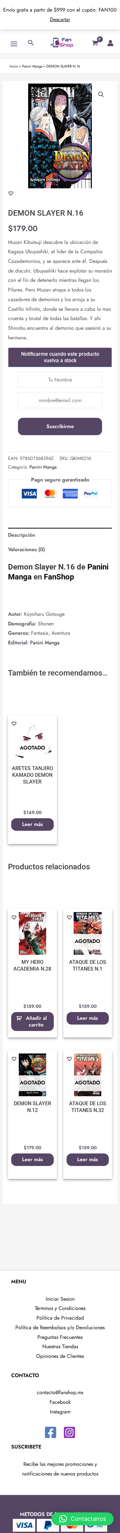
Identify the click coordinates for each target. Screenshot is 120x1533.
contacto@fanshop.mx (60, 1392)
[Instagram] (69, 1432)
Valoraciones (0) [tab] (26, 549)
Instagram (60, 1411)
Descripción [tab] (21, 535)
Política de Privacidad (60, 1318)
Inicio (14, 66)
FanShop (59, 576)
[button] (101, 94)
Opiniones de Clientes (60, 1356)
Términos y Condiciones (60, 1308)
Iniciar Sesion (60, 1299)
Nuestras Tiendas (60, 1346)
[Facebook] (50, 1432)
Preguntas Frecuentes (60, 1337)
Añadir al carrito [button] (36, 1021)
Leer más (32, 824)
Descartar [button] (60, 19)
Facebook (60, 1402)
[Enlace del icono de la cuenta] (110, 43)
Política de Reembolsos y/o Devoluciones (60, 1327)
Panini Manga (32, 66)
